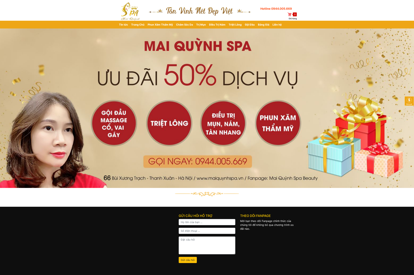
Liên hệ (277, 24)
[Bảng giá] (409, 100)
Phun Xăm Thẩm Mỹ (160, 24)
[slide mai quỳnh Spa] (207, 108)
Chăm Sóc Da (184, 24)
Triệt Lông (235, 24)
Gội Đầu (250, 24)
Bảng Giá (263, 24)
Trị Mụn (201, 24)
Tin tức (123, 24)
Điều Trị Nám (217, 24)
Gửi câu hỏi (188, 260)
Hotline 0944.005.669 (276, 8)
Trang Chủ (137, 24)
